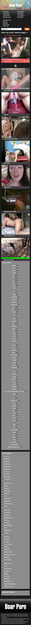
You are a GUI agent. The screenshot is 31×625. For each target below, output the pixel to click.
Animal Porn (6, 15)
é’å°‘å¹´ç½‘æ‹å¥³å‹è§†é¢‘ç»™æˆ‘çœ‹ (15, 391)
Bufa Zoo (5, 536)
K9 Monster (6, 501)
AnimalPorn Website (9, 584)
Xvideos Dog (6, 568)
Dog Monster (6, 530)
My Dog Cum (6, 581)
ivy (4, 61)
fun (15, 292)
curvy (15, 413)
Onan (4, 566)
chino (15, 420)
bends (10, 61)
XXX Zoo (5, 547)
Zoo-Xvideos (21, 15)
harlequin (15, 326)
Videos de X (6, 498)
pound (15, 318)
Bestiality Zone (7, 517)
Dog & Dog (6, 24)
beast (15, 270)
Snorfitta (5, 541)
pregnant (15, 350)
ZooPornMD (6, 559)
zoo (15, 275)
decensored (15, 429)
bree (15, 287)
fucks (15, 365)
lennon (15, 405)
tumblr (15, 273)
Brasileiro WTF (7, 552)
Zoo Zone (6, 11)
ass (15, 398)
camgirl (15, 360)
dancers (15, 442)
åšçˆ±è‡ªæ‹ (15, 400)
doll (15, 371)
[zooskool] (15, 355)
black (15, 268)
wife (15, 314)
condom (15, 299)
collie (15, 294)
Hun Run (5, 520)
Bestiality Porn (7, 20)
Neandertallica (7, 503)
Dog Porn (5, 26)
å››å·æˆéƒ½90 (15, 444)
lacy (15, 403)
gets (15, 415)
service (15, 437)
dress (15, 285)
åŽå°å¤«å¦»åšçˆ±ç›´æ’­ (15, 447)
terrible (15, 384)
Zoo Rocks (20, 13)
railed (15, 418)
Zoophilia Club (7, 525)
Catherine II (6, 13)
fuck (15, 307)
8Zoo (4, 527)
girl (15, 323)
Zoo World (6, 571)
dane (15, 328)
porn (15, 309)
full (15, 434)
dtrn (15, 347)
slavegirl (15, 386)
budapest (15, 302)
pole (15, 439)
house (15, 311)
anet (15, 336)
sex (15, 278)
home (15, 345)
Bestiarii (5, 23)
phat (15, 394)
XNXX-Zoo (6, 549)
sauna (15, 432)
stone (7, 61)
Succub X (6, 557)
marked (15, 321)
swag (15, 376)
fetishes (15, 389)
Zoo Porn (5, 576)
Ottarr (4, 506)
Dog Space (6, 515)
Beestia (5, 21)
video (15, 352)
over (15, 410)
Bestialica (6, 578)
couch (15, 333)
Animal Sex (6, 14)
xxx (15, 280)
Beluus (5, 573)
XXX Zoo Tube (7, 586)
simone (15, 357)
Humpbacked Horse (8, 554)
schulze (15, 341)
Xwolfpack (20, 17)
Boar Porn (19, 6)
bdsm (15, 381)
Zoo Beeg (6, 522)
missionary (15, 304)
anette (15, 338)
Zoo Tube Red (7, 544)
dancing (15, 374)
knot (15, 331)
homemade (15, 297)
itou (15, 427)
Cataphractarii (7, 17)
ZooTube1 (6, 510)
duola (15, 362)
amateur (15, 265)
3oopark (5, 533)
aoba (15, 424)
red (15, 282)
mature (15, 379)
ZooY (4, 496)
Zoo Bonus (20, 14)
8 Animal (5, 539)
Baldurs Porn (6, 563)
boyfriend (15, 367)
